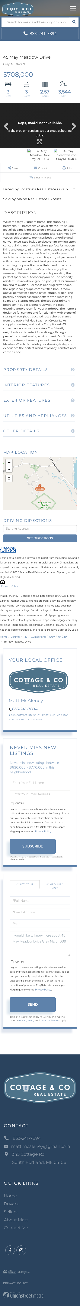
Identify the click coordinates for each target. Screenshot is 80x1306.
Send (33, 1004)
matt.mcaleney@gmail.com (40, 1146)
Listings (15, 637)
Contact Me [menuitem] (16, 1227)
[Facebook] (10, 1250)
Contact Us (16, 719)
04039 (62, 637)
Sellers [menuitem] (10, 1211)
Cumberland (38, 637)
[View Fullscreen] (9, 478)
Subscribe (32, 846)
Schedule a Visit (55, 886)
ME (25, 637)
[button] (74, 22)
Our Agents (34, 719)
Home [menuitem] (10, 1195)
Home (3, 637)
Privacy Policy (9, 586)
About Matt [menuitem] (16, 1219)
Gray (52, 637)
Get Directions (40, 538)
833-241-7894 (43, 33)
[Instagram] (21, 1250)
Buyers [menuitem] (11, 1203)
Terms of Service (49, 1020)
